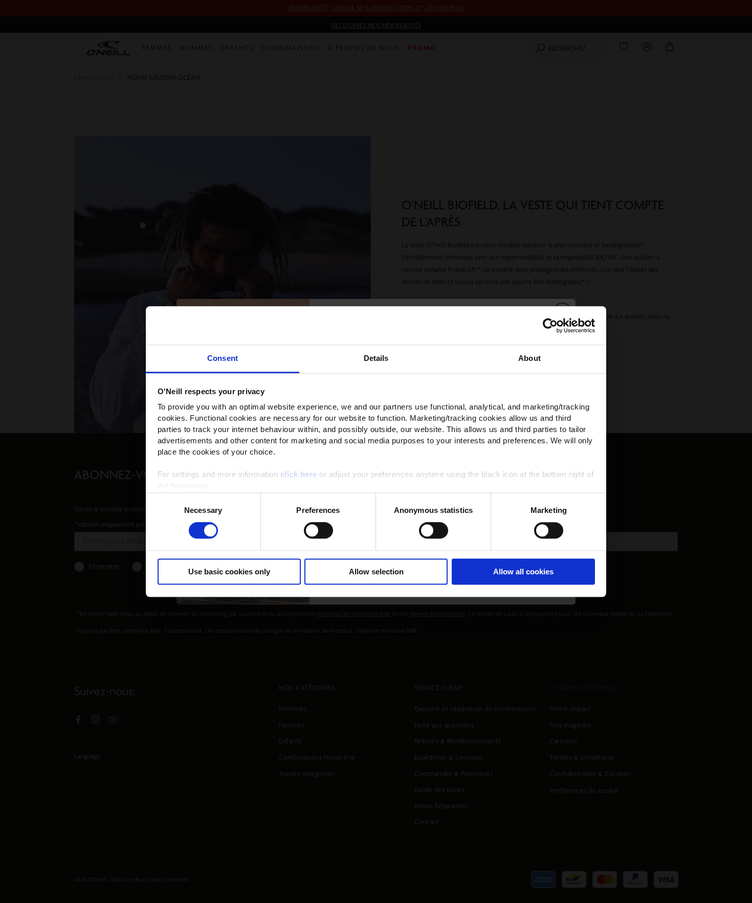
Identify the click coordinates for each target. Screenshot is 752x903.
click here (298, 474)
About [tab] (529, 358)
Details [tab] (376, 358)
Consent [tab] (222, 358)
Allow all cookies (523, 571)
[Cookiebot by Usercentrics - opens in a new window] (550, 325)
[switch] (318, 531)
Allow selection (376, 571)
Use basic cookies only (229, 571)
